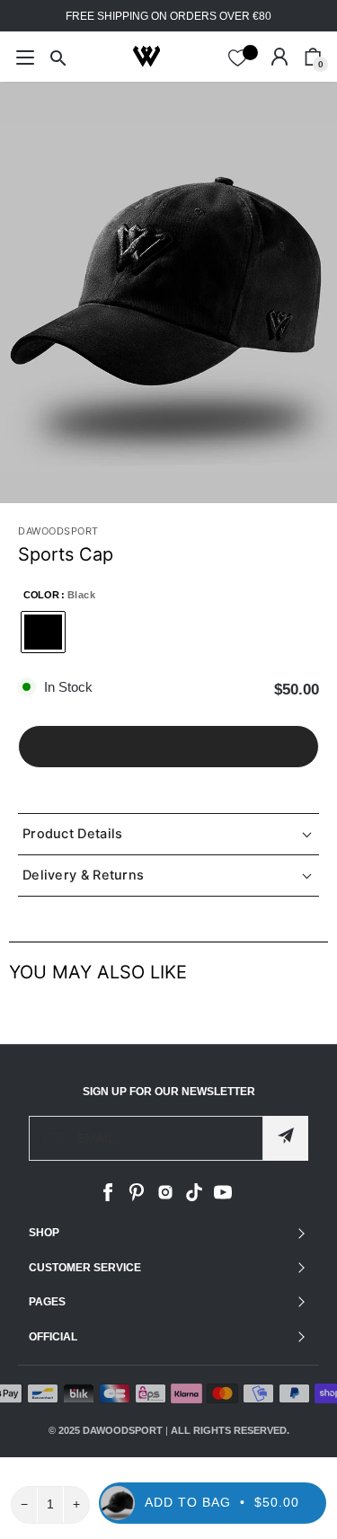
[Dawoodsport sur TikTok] (194, 1197)
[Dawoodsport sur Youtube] (223, 1197)
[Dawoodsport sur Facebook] (108, 1197)
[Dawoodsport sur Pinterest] (137, 1197)
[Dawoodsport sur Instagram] (165, 1197)
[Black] (43, 632)
